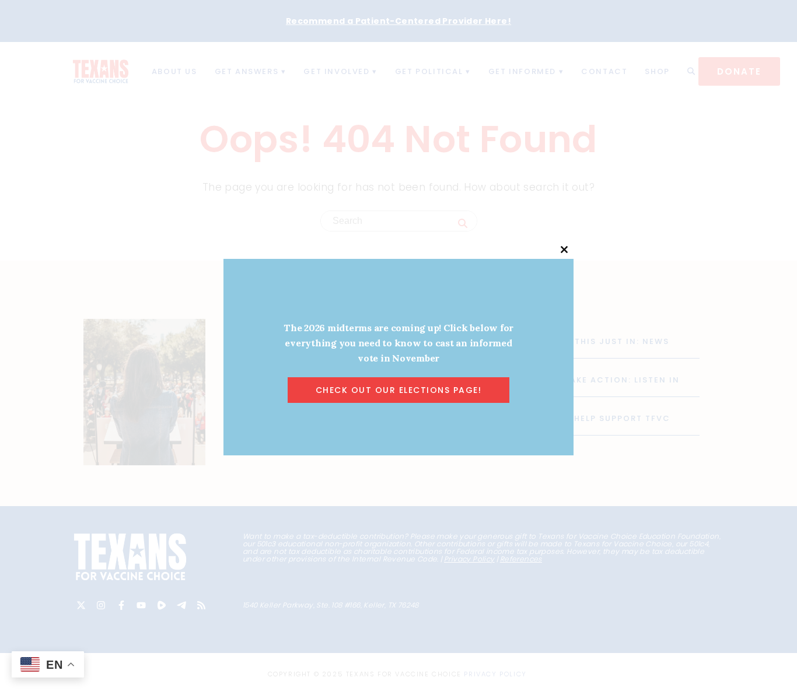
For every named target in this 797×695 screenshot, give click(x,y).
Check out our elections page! (399, 390)
